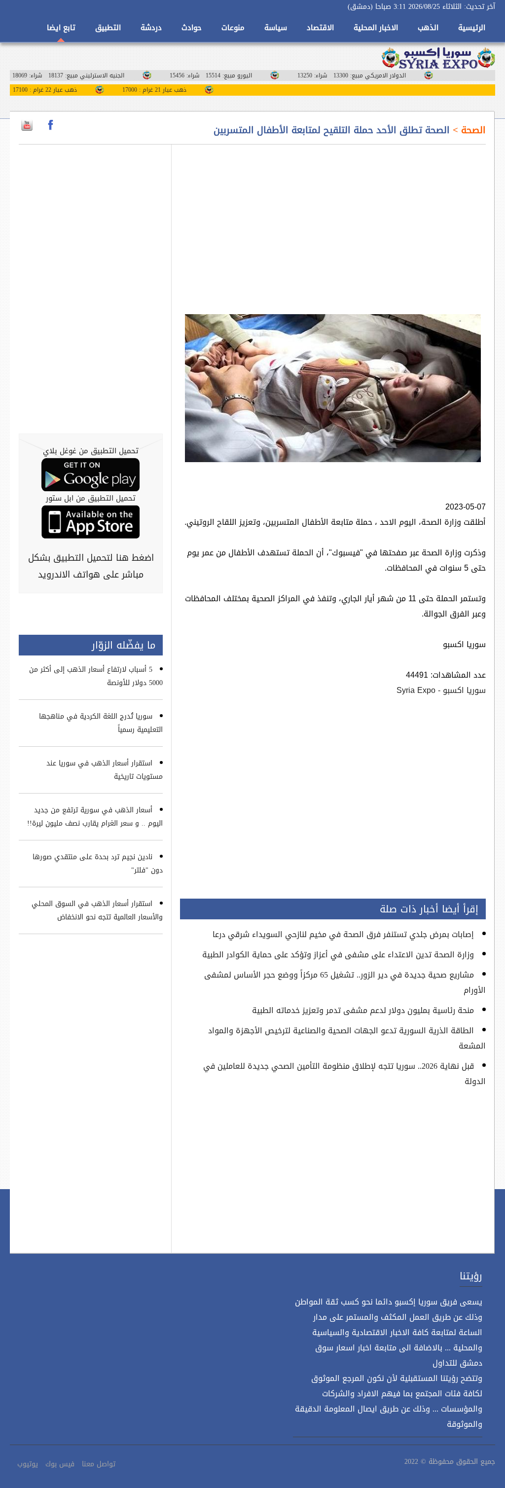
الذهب (428, 28)
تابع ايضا (61, 28)
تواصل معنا (98, 1464)
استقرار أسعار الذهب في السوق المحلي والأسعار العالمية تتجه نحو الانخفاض (97, 910)
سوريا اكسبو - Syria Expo (441, 690)
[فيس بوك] (50, 125)
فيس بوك (59, 1464)
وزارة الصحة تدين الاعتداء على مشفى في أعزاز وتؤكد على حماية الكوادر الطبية (338, 954)
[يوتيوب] (27, 125)
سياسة (275, 28)
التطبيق (108, 28)
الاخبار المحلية (376, 28)
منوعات (233, 28)
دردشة (151, 28)
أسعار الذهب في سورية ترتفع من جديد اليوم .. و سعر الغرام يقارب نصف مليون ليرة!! (95, 816)
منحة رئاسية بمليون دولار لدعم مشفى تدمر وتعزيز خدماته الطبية (363, 1010)
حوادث (191, 28)
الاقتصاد (320, 28)
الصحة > (468, 130)
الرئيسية (471, 28)
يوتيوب (27, 1464)
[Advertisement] (333, 223)
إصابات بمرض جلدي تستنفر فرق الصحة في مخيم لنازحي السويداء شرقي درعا (343, 934)
